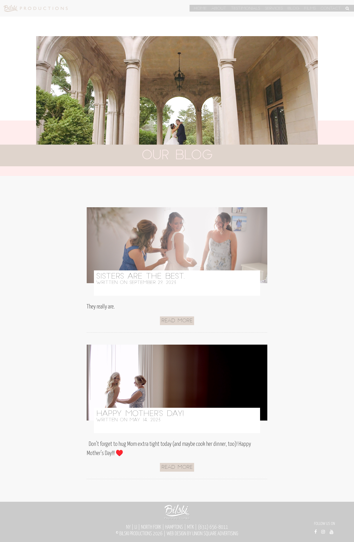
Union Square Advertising (215, 533)
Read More (177, 321)
